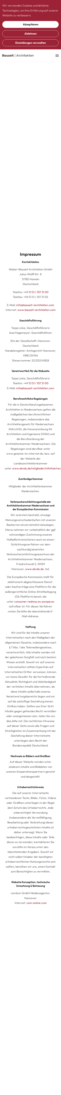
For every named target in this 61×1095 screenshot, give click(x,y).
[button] (57, 55)
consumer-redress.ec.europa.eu (34, 601)
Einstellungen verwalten (30, 43)
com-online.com (36, 903)
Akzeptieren (30, 24)
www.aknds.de (34, 569)
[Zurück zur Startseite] (18, 55)
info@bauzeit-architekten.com (35, 305)
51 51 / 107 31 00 (38, 292)
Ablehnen (30, 33)
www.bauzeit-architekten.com (37, 310)
